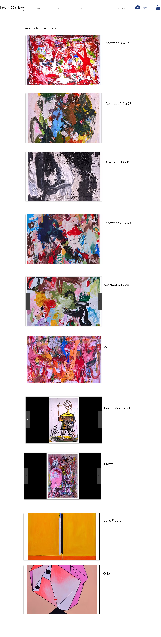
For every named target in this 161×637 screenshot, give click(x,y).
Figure (116, 521)
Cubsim (108, 573)
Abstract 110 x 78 (118, 104)
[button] (158, 7)
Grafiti (109, 464)
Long (107, 521)
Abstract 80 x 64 (118, 162)
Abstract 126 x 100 (120, 43)
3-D (107, 347)
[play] (94, 558)
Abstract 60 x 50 (116, 285)
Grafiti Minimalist (117, 408)
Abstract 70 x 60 (118, 223)
